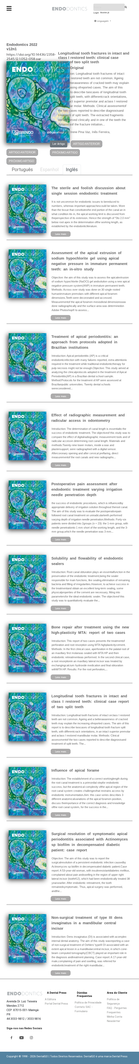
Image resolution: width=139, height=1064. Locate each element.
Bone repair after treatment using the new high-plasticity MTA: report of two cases (90, 630)
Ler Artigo (58, 144)
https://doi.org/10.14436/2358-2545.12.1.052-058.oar (31, 56)
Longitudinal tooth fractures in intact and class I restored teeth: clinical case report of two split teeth (90, 701)
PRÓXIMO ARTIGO (21, 161)
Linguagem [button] (102, 21)
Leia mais (60, 234)
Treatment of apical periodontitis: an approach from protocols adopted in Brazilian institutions (84, 342)
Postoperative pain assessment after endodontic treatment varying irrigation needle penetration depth (86, 489)
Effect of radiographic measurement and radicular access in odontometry (88, 418)
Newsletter (113, 1021)
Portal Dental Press (56, 1003)
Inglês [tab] (72, 169)
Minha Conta (114, 1016)
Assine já (104, 12)
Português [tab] (22, 169)
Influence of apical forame (75, 770)
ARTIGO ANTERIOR (22, 152)
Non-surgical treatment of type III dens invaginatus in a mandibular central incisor (87, 923)
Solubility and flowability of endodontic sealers (87, 561)
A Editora (50, 999)
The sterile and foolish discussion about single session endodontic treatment (88, 190)
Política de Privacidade (88, 1002)
